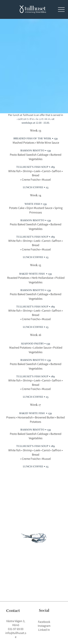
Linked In (44, 630)
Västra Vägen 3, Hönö (15, 623)
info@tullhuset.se (15, 635)
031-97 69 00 (15, 629)
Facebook (44, 622)
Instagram (44, 626)
